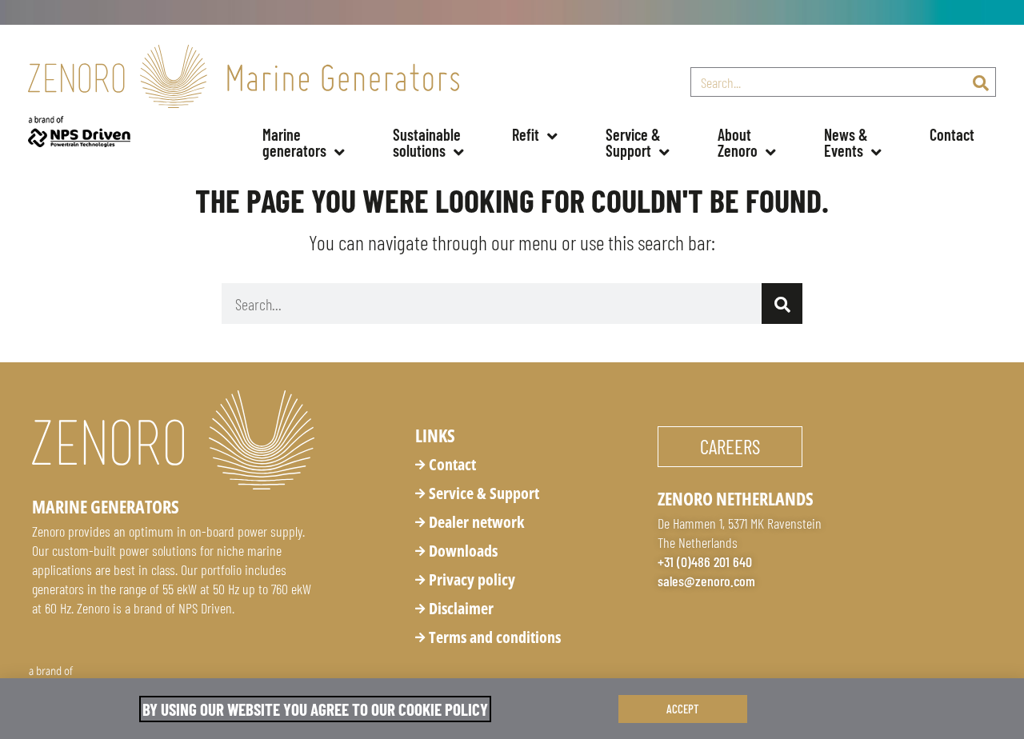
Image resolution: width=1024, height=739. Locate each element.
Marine (294, 142)
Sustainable (428, 142)
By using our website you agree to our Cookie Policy (315, 709)
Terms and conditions (495, 637)
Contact (952, 134)
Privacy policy (472, 579)
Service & (635, 142)
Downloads (463, 550)
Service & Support (484, 493)
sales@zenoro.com (706, 580)
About (738, 142)
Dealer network (476, 522)
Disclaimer (461, 608)
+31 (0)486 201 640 (705, 561)
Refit (525, 134)
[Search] (980, 82)
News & (847, 142)
